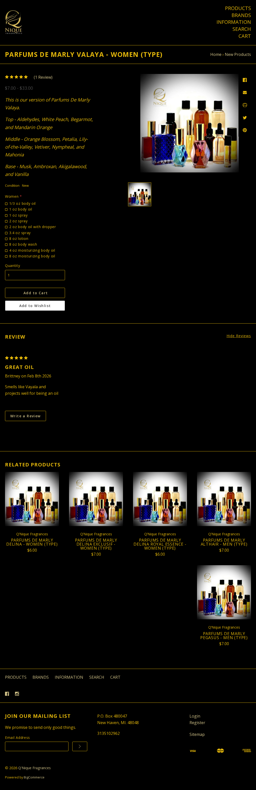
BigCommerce (34, 777)
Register (197, 722)
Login (195, 716)
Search (241, 29)
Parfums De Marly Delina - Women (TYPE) (32, 542)
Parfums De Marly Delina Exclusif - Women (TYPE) (96, 544)
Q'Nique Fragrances (34, 767)
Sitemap (197, 734)
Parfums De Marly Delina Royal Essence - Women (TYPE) (160, 544)
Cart (244, 36)
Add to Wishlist (35, 305)
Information (233, 22)
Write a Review (25, 416)
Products (238, 8)
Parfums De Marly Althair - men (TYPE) (224, 542)
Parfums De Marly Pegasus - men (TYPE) (224, 635)
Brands (241, 15)
